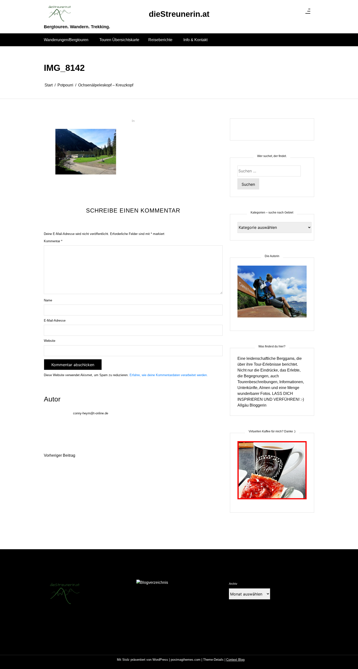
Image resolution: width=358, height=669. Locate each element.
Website (49, 341)
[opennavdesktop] (307, 12)
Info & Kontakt (195, 40)
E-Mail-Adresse (55, 320)
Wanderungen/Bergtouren (66, 40)
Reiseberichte (160, 40)
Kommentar (53, 241)
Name (48, 300)
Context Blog (235, 659)
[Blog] (152, 582)
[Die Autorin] (272, 294)
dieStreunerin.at (179, 14)
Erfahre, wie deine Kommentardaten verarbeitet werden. (169, 375)
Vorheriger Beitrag (59, 455)
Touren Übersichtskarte (119, 40)
